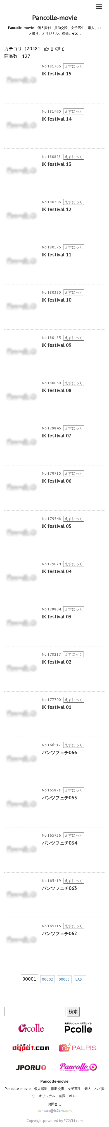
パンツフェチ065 (59, 797)
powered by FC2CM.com (63, 1121)
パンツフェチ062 (59, 933)
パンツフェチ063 (59, 888)
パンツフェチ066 (59, 752)
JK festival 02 (57, 662)
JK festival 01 (57, 707)
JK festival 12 (57, 209)
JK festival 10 (57, 300)
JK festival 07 (57, 435)
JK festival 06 (57, 481)
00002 (47, 979)
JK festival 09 (57, 345)
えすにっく (74, 66)
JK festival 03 (57, 616)
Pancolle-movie (54, 18)
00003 (64, 979)
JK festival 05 (57, 526)
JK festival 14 (57, 119)
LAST (79, 979)
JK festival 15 (57, 73)
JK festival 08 (57, 390)
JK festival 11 (57, 254)
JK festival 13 (57, 164)
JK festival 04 (57, 571)
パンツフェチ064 (59, 843)
